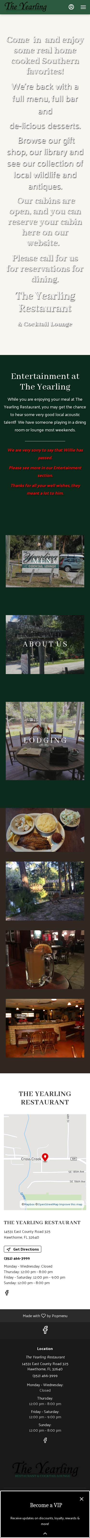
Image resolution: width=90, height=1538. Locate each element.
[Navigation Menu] (83, 7)
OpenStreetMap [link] (48, 1204)
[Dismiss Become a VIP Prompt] (81, 1499)
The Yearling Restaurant (45, 1470)
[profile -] (71, 7)
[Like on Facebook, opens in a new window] (7, 1293)
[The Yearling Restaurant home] (25, 7)
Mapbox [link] (29, 1204)
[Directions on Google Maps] (45, 1161)
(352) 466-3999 (45, 1375)
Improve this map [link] (70, 1204)
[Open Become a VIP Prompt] (45, 1533)
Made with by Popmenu (35, 1315)
